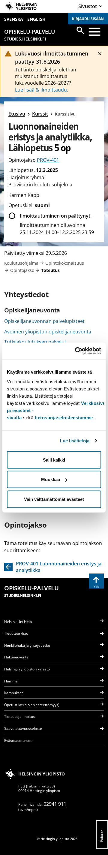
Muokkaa (50, 479)
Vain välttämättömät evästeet (54, 498)
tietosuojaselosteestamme (64, 417)
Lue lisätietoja (75, 440)
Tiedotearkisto (16, 633)
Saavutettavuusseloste (23, 728)
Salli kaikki (54, 459)
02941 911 (55, 804)
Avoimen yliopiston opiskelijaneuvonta (47, 331)
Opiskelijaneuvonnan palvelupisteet (44, 321)
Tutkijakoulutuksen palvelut (35, 342)
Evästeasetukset (18, 740)
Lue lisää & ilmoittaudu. (41, 89)
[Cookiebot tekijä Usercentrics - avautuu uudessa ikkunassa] (76, 351)
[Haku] (80, 30)
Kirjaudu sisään (88, 18)
